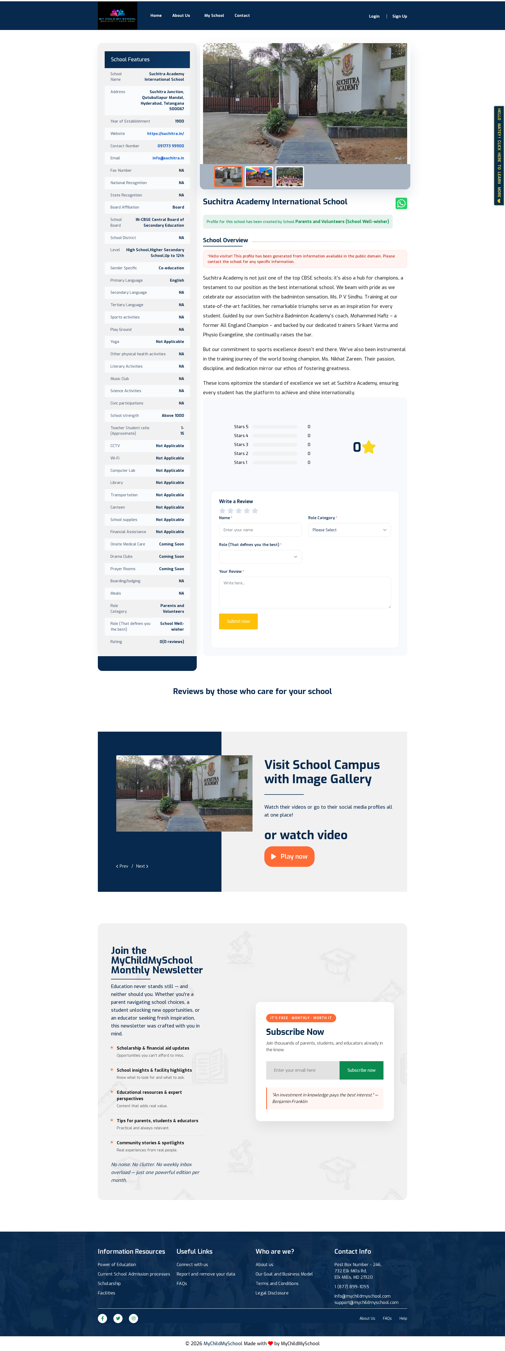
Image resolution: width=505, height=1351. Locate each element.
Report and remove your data (206, 1274)
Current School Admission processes (134, 1274)
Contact (242, 15)
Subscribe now (361, 1070)
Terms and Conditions (277, 1283)
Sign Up (399, 16)
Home (156, 15)
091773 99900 (171, 146)
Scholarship (109, 1283)
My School (214, 15)
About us (265, 1264)
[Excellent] (247, 511)
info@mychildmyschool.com (363, 1296)
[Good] (238, 511)
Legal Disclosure (272, 1293)
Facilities (106, 1293)
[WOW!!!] (255, 511)
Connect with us (192, 1264)
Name (224, 517)
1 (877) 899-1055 (352, 1286)
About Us (181, 15)
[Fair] (230, 511)
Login (374, 16)
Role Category (321, 517)
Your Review (230, 571)
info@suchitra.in (168, 158)
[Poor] (222, 511)
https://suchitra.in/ (165, 133)
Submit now (238, 621)
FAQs (182, 1283)
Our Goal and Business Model (284, 1274)
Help (403, 1318)
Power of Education (117, 1264)
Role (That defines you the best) (249, 544)
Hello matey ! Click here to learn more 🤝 (499, 155)
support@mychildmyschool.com (367, 1302)
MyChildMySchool (300, 1343)
